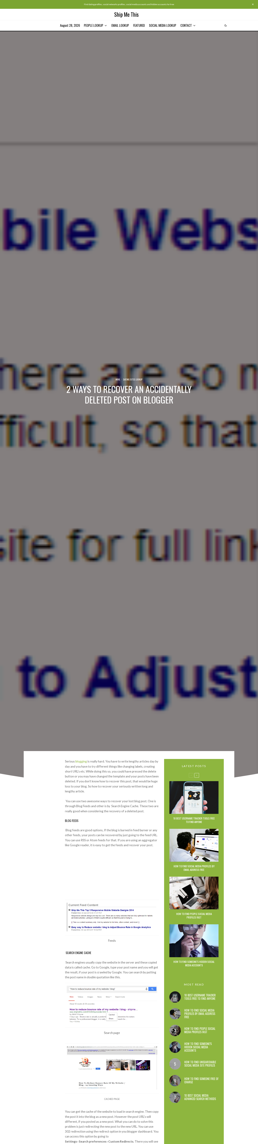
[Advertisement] (112, 875)
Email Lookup (120, 25)
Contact (186, 25)
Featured (139, 25)
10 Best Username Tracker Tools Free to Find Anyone (194, 820)
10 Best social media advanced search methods (200, 1097)
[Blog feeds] (112, 918)
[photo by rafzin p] (194, 845)
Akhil (117, 379)
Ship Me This (126, 14)
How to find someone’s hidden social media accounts (193, 963)
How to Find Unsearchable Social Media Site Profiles (200, 1063)
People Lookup (93, 25)
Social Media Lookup (162, 25)
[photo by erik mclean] (194, 797)
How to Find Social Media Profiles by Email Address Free (194, 867)
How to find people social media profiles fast (194, 915)
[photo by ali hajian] (194, 940)
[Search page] (112, 1005)
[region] (45, 1118)
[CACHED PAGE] (112, 1068)
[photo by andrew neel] (194, 893)
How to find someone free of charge (201, 1080)
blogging (81, 761)
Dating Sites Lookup (133, 379)
